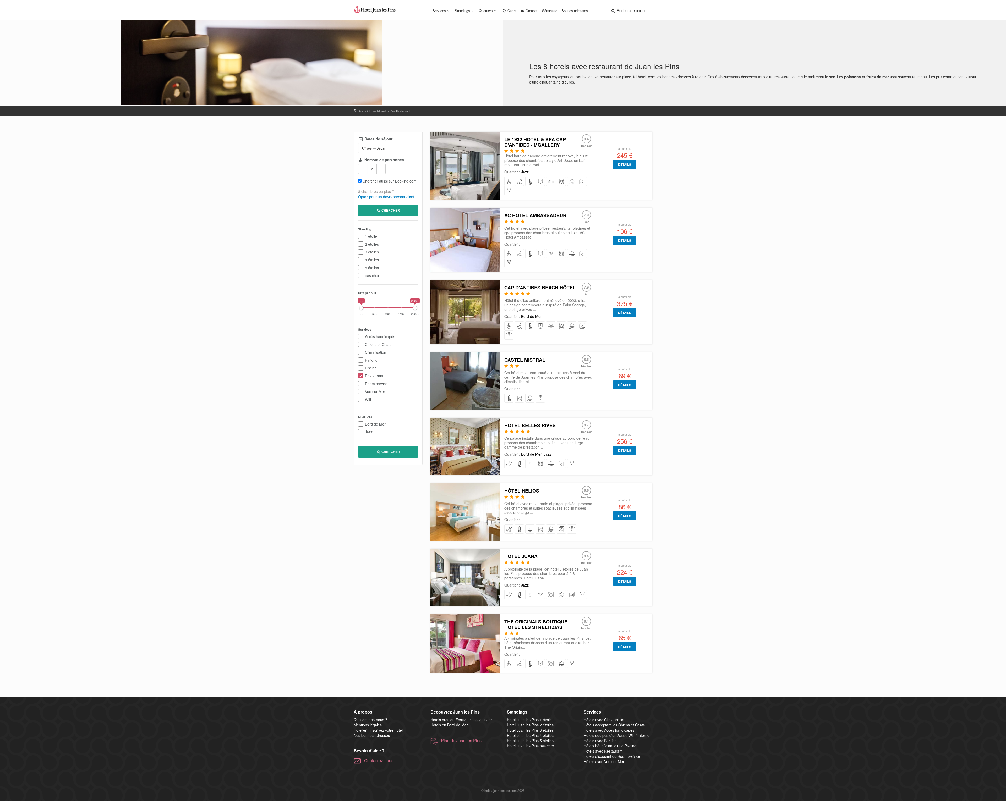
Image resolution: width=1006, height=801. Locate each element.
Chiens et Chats (378, 344)
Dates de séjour (377, 138)
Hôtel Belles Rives (530, 425)
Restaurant (374, 375)
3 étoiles (372, 252)
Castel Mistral (524, 359)
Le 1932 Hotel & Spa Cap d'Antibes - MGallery (535, 142)
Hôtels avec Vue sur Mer (604, 761)
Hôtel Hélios (521, 490)
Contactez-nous (378, 760)
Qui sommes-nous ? (370, 719)
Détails (624, 164)
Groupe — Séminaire (540, 10)
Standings (462, 10)
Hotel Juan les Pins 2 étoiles (530, 724)
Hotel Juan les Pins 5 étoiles (530, 740)
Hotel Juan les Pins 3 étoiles (530, 730)
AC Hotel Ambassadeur (535, 215)
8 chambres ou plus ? (376, 191)
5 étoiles (372, 267)
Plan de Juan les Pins (461, 740)
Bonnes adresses (574, 10)
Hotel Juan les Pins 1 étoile (529, 719)
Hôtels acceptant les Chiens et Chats (614, 724)
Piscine (371, 368)
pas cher (372, 275)
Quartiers (486, 10)
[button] (630, 10)
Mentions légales (368, 724)
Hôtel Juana (521, 556)
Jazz (369, 431)
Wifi (368, 399)
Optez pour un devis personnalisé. (386, 196)
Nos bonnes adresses (372, 735)
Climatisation (375, 352)
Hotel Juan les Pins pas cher (530, 745)
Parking (371, 360)
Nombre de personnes (383, 159)
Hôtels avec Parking (600, 740)
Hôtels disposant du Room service (612, 756)
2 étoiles (372, 244)
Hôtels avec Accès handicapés (609, 730)
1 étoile (371, 236)
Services (439, 10)
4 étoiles (372, 259)
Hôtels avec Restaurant (603, 751)
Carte (511, 10)
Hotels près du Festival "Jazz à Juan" (461, 719)
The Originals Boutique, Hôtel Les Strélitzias (536, 624)
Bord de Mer (375, 424)
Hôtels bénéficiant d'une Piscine (610, 745)
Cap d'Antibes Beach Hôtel (540, 287)
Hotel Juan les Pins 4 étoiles (530, 735)
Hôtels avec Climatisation (604, 719)
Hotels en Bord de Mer (449, 724)
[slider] (361, 308)
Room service (376, 383)
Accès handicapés (380, 336)
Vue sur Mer (375, 391)
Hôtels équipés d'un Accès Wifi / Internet (617, 735)
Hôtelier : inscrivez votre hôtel (378, 730)
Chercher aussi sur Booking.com (390, 181)
